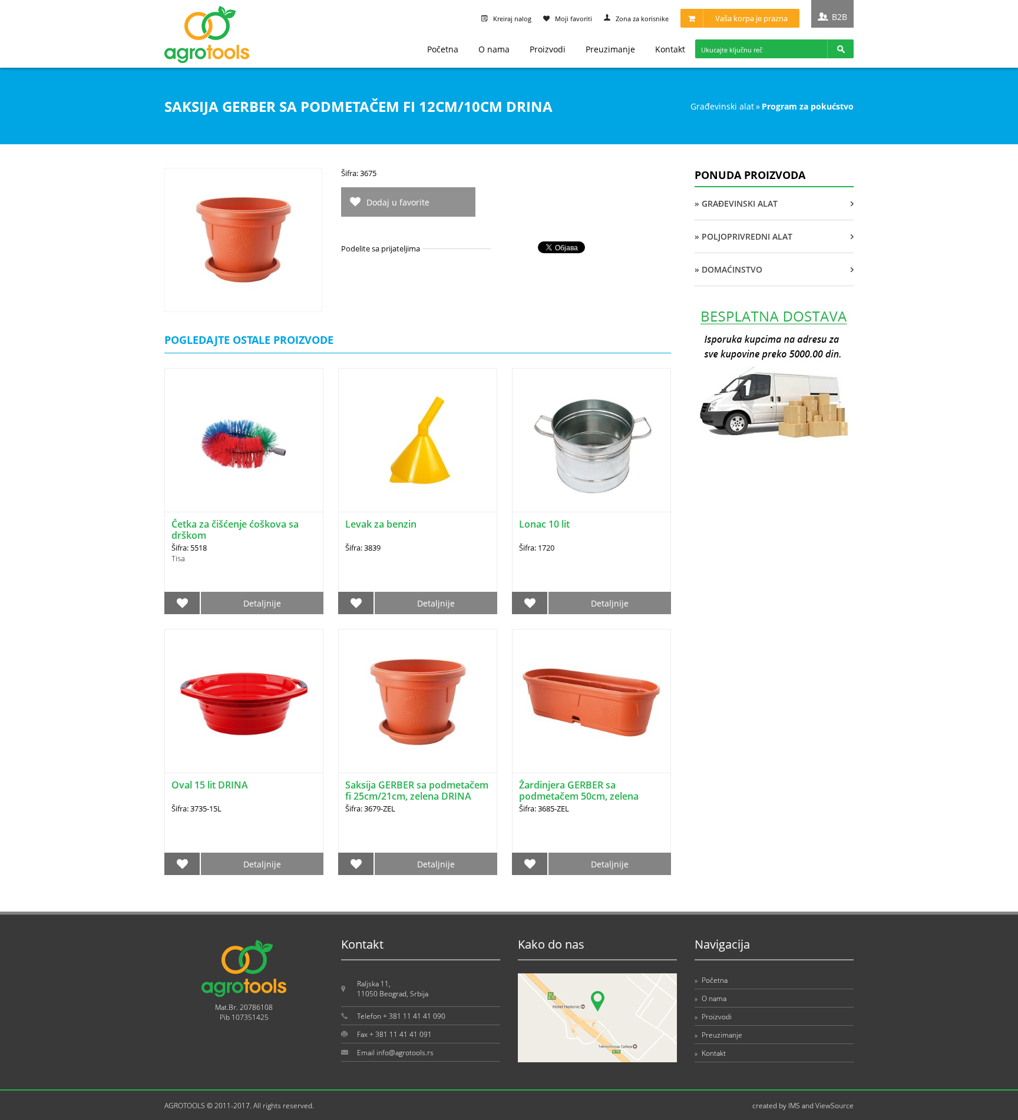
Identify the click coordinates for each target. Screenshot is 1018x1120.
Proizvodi (548, 49)
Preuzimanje (610, 49)
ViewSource (834, 1106)
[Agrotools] (206, 60)
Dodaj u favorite (397, 202)
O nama (494, 49)
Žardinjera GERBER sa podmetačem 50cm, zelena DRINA (579, 796)
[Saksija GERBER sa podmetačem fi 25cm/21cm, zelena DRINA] (418, 701)
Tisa (178, 558)
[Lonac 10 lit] (591, 440)
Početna (442, 49)
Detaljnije (262, 603)
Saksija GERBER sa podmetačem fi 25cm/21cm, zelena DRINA (416, 790)
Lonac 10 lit (544, 524)
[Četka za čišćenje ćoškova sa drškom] (244, 440)
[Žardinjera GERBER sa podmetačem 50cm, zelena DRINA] (591, 701)
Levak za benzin (381, 524)
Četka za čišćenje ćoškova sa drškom (235, 530)
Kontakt (670, 49)
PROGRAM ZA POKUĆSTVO (808, 106)
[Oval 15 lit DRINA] (244, 701)
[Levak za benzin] (418, 440)
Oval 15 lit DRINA (209, 784)
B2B (839, 16)
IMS (794, 1106)
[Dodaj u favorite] (182, 603)
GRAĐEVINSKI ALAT (722, 106)
